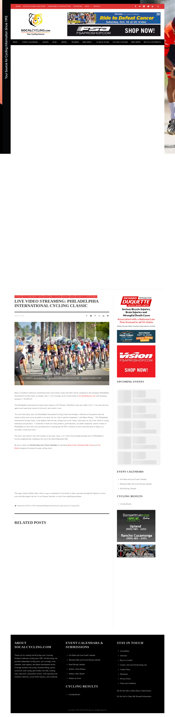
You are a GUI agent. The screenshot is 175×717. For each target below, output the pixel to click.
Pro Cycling (55, 296)
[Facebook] (135, 6)
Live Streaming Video (32, 296)
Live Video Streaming (35, 506)
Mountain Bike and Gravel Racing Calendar (136, 484)
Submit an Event (75, 678)
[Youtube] (152, 6)
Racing (65, 296)
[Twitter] (148, 6)
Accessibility (124, 651)
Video (77, 506)
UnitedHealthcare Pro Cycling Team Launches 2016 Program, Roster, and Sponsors (65, 141)
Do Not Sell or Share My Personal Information (134, 696)
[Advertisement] (61, 471)
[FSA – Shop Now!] (114, 30)
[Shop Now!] (136, 361)
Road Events (72, 445)
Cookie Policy (125, 669)
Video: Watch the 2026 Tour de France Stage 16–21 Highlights (28, 597)
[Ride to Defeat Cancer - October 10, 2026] (114, 18)
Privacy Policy (125, 679)
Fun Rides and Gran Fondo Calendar (133, 479)
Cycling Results (125, 504)
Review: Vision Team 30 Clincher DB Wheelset (42, 110)
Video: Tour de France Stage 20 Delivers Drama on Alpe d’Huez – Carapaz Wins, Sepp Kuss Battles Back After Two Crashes (61, 598)
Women (93, 296)
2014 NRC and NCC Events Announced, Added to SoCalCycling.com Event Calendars (64, 49)
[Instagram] (144, 6)
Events (18, 296)
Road (72, 296)
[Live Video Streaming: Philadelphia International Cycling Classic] (61, 353)
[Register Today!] (136, 336)
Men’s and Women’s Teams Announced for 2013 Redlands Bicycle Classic (58, 263)
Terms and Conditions (128, 683)
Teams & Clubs (82, 296)
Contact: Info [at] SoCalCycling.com (133, 665)
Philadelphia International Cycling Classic (55, 506)
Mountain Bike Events (86, 445)
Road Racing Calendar (128, 489)
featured (19, 506)
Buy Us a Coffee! (126, 660)
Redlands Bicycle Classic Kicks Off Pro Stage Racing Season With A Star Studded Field (67, 202)
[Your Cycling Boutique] (136, 551)
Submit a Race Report (77, 674)
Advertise (123, 656)
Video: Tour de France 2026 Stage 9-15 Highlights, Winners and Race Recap (92, 596)
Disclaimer (124, 674)
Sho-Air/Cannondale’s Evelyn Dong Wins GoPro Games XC (49, 232)
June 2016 (25, 506)
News (46, 296)
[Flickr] (140, 6)
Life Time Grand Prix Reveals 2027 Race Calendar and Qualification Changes (61, 561)
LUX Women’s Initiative (29, 171)
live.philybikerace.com (87, 396)
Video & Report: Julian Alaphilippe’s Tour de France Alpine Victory (55, 80)
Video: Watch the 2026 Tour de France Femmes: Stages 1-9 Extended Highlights (94, 561)
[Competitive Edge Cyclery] (136, 526)
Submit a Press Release (77, 669)
